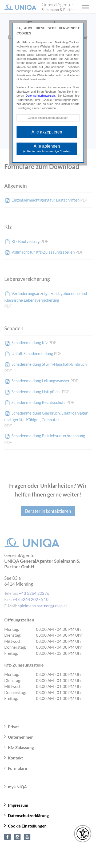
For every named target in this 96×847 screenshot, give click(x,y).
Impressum (18, 805)
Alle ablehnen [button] (46, 148)
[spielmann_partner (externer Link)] (17, 836)
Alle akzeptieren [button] (46, 132)
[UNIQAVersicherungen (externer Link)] (27, 836)
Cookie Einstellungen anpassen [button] (48, 117)
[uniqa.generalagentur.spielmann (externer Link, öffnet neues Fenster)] (7, 836)
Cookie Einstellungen (27, 826)
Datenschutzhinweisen (40, 95)
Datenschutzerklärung (28, 815)
